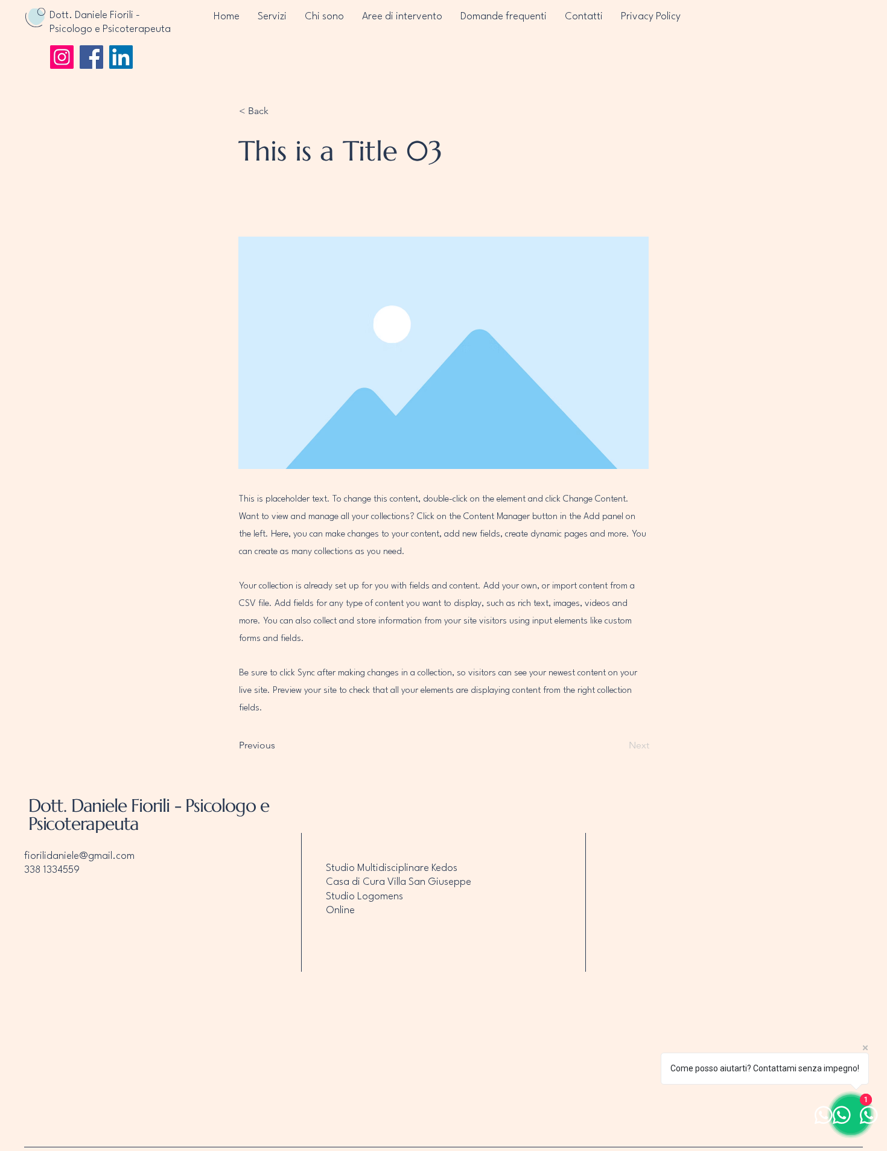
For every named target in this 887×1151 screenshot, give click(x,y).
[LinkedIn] (121, 57)
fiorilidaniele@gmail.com (79, 856)
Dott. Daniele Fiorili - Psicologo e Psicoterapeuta (148, 814)
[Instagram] (62, 57)
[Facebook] (91, 57)
